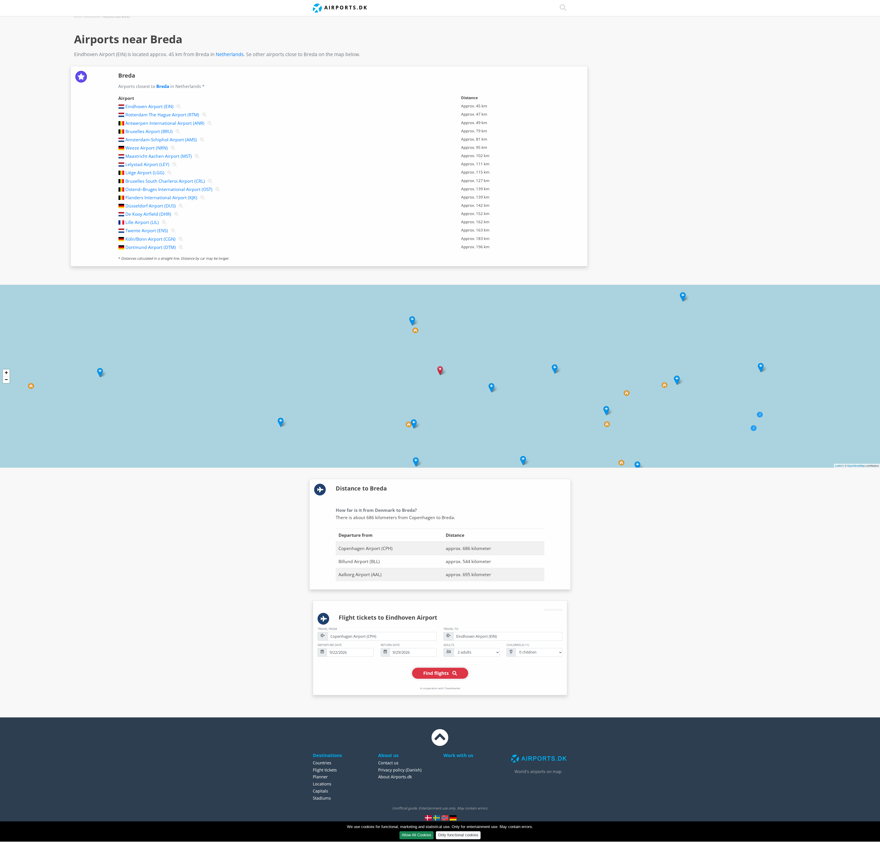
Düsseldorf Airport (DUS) (150, 206)
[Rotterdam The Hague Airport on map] (203, 115)
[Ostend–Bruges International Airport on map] (217, 189)
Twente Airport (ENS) (146, 231)
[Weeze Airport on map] (172, 148)
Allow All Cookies (416, 835)
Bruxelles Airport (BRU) (149, 131)
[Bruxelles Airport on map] (177, 131)
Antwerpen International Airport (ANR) (164, 123)
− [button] (6, 379)
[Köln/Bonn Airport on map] (180, 239)
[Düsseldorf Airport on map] (180, 206)
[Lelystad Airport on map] (173, 164)
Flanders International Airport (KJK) (161, 198)
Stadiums (322, 798)
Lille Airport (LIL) (142, 222)
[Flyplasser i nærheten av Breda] (444, 817)
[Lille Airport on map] (163, 222)
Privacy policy (391, 770)
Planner (320, 776)
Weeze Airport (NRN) (146, 148)
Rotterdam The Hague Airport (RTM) (162, 115)
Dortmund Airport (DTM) (150, 247)
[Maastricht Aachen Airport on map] (196, 156)
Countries (322, 763)
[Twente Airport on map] (172, 231)
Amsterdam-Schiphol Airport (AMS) (161, 140)
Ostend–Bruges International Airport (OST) (168, 189)
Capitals (320, 791)
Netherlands (92, 17)
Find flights (436, 673)
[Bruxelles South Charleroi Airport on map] (209, 181)
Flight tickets (325, 770)
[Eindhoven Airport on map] (178, 106)
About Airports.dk (395, 776)
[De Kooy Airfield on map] (175, 214)
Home (78, 17)
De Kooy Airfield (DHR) (148, 214)
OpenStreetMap (856, 465)
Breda (162, 86)
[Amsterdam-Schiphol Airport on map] (201, 140)
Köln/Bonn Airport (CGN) (150, 239)
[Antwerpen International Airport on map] (209, 123)
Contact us (388, 763)
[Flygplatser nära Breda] (436, 817)
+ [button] (6, 373)
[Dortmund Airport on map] (180, 247)
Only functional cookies (458, 835)
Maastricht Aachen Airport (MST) (158, 156)
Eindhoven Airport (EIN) (149, 106)
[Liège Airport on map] (168, 173)
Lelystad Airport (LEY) (147, 164)
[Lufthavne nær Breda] (428, 817)
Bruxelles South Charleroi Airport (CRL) (165, 181)
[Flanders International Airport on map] (201, 198)
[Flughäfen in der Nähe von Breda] (453, 817)
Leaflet (839, 465)
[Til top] (440, 742)
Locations (322, 784)
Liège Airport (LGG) (144, 173)
